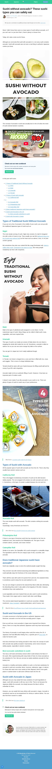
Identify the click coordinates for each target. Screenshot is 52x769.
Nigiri (10, 185)
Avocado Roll (13, 202)
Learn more (42, 22)
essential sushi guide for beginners (21, 459)
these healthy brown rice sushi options (24, 530)
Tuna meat (42, 634)
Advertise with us (26, 758)
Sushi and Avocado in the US (14, 211)
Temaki (11, 193)
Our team (26, 756)
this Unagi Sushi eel (19, 700)
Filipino (36, 1)
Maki (10, 188)
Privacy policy (26, 762)
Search (6, 1)
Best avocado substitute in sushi (19, 214)
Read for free (9, 171)
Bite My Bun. (23, 753)
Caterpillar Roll (13, 207)
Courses (45, 1)
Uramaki (11, 190)
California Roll (13, 197)
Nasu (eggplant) (15, 603)
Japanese (16, 1)
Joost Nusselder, (13, 15)
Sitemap (26, 760)
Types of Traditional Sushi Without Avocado (18, 183)
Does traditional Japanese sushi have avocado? (20, 209)
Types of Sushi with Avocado (14, 195)
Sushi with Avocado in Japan (14, 216)
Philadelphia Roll (14, 204)
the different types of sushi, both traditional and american (30, 608)
